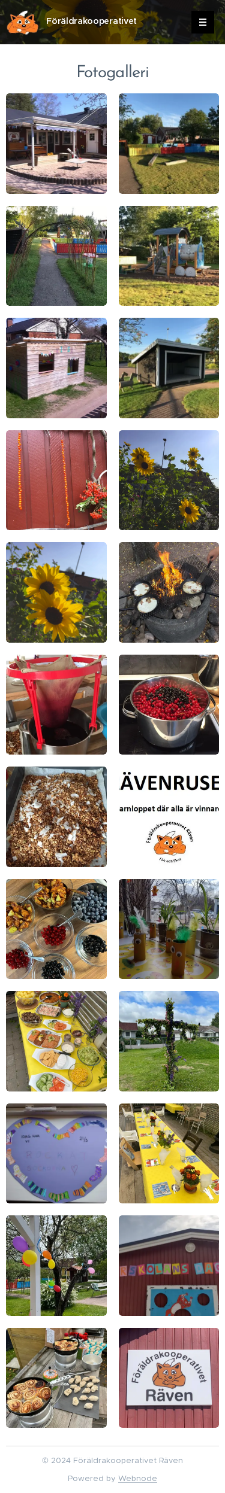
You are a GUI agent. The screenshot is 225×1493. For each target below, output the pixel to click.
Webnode (137, 1478)
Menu (202, 22)
